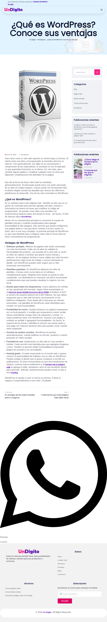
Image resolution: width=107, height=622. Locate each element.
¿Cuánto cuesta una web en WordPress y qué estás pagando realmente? (85, 127)
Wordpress (24, 155)
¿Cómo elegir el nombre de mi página (91, 161)
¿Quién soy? (62, 560)
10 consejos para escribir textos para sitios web (85, 141)
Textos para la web (81, 103)
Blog (75, 89)
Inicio (60, 556)
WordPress (26, 216)
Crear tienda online (13, 592)
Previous (9, 392)
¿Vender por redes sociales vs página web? (85, 135)
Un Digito (47, 612)
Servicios (61, 564)
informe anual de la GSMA (29, 292)
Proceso (61, 567)
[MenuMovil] (102, 10)
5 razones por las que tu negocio (90, 172)
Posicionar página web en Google (18, 595)
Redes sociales (79, 99)
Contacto (62, 574)
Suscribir (64, 601)
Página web (78, 94)
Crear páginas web (13, 588)
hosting (14, 372)
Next (66, 392)
